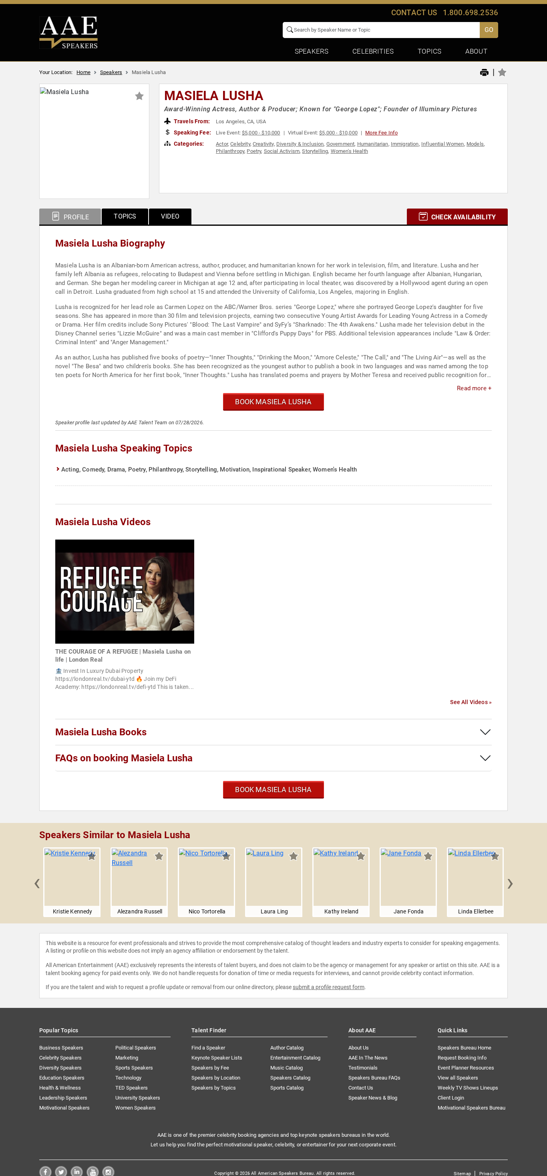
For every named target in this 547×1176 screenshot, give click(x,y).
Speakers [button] (311, 51)
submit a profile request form (328, 987)
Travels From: (191, 121)
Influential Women (442, 144)
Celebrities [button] (373, 51)
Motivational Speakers (64, 1108)
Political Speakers (135, 1048)
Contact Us (360, 1088)
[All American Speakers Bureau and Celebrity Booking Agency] (68, 32)
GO (489, 30)
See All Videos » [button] (471, 702)
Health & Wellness (60, 1088)
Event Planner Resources (466, 1068)
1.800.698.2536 (470, 12)
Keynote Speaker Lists (216, 1058)
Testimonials (363, 1068)
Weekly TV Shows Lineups (468, 1088)
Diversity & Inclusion (300, 144)
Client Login (451, 1098)
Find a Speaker (208, 1048)
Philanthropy (230, 151)
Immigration (405, 144)
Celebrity (240, 144)
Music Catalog (286, 1068)
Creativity (263, 144)
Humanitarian (372, 144)
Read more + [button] (474, 388)
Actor (222, 144)
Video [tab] (170, 216)
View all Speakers (458, 1078)
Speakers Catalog (290, 1078)
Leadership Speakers (63, 1098)
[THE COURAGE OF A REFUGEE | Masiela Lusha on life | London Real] (124, 591)
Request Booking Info (462, 1058)
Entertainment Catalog (295, 1058)
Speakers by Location (215, 1078)
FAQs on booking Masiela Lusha (124, 758)
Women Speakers (135, 1108)
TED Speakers (131, 1088)
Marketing (126, 1058)
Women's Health (349, 151)
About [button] (476, 51)
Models (475, 144)
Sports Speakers (134, 1068)
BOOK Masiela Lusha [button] (273, 401)
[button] (36, 882)
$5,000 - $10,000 (261, 133)
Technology (128, 1078)
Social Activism (282, 151)
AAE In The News (368, 1058)
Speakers (111, 72)
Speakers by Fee (210, 1068)
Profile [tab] (75, 217)
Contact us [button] (414, 12)
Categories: (188, 143)
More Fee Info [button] (381, 133)
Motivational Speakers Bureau (471, 1108)
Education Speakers (61, 1078)
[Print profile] (484, 73)
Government (340, 144)
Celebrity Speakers (60, 1058)
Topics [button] (429, 51)
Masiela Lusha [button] (214, 95)
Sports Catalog (287, 1088)
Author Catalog (287, 1048)
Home (83, 72)
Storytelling (315, 151)
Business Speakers (61, 1048)
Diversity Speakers (60, 1068)
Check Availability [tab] (463, 217)
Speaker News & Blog (372, 1098)
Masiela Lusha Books (101, 732)
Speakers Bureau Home (464, 1048)
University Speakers (137, 1098)
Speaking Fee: (192, 132)
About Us (358, 1048)
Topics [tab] (125, 216)
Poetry (254, 151)
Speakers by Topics (213, 1088)
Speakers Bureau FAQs (374, 1078)
